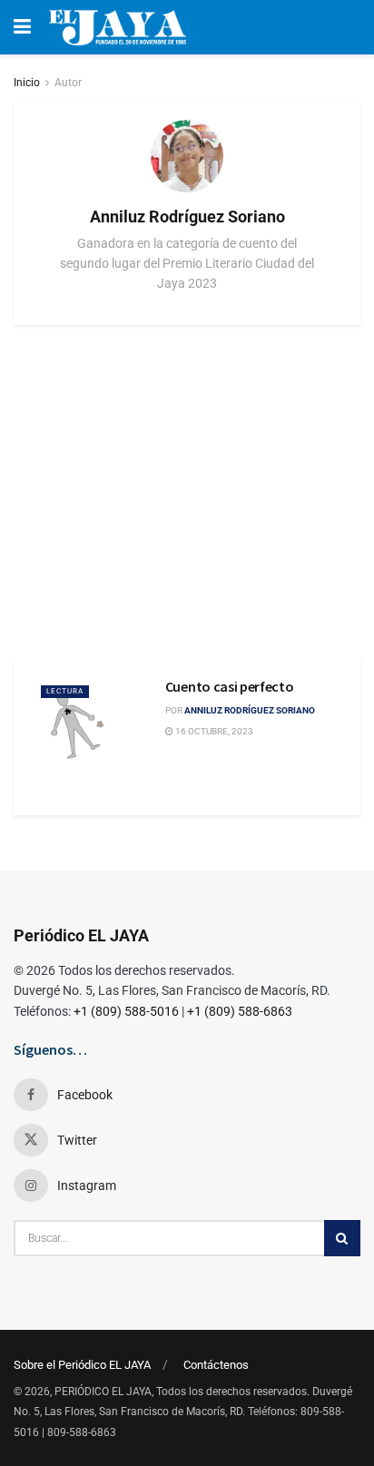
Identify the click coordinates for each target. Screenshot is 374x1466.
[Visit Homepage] (117, 27)
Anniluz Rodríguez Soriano (249, 710)
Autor (68, 82)
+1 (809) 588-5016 (126, 1011)
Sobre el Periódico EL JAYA (82, 1365)
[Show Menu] (22, 27)
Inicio (27, 82)
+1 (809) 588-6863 (239, 1011)
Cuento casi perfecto (229, 686)
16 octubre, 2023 (213, 731)
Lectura (65, 691)
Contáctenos (216, 1365)
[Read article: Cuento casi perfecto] (94, 720)
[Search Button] (342, 1238)
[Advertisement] (187, 491)
